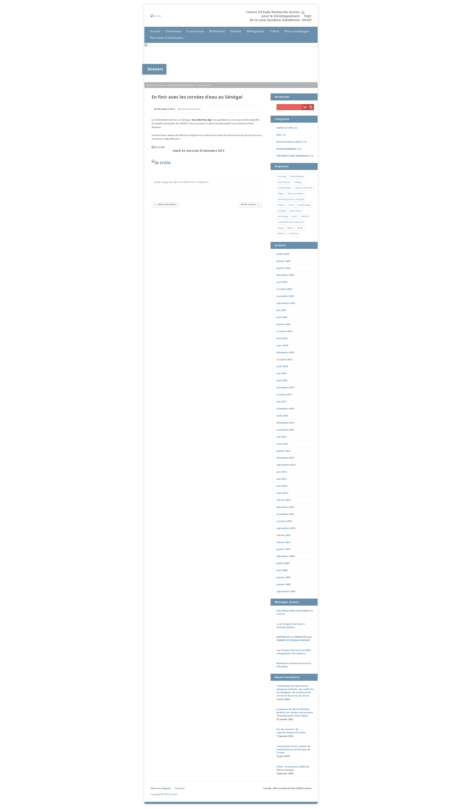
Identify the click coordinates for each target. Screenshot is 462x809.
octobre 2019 (284, 331)
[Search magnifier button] (311, 107)
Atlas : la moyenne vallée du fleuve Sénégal (292, 768)
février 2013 (283, 535)
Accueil (155, 31)
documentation (296, 193)
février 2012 (283, 542)
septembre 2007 (285, 591)
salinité (305, 216)
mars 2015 (282, 443)
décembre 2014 (285, 457)
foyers (281, 204)
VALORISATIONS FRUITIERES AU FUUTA (294, 612)
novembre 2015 (285, 429)
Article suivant (250, 204)
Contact (180, 788)
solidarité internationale (291, 222)
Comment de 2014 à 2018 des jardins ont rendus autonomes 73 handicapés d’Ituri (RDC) (294, 712)
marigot (282, 210)
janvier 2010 (283, 549)
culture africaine (303, 187)
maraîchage (304, 204)
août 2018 (282, 366)
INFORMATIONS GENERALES (181, 85)
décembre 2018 (285, 352)
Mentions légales (161, 788)
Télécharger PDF (300, 756)
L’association (195, 31)
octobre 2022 (284, 289)
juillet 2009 (282, 563)
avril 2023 (281, 282)
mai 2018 (281, 373)
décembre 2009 (285, 556)
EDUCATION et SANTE (289, 141)
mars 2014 (282, 493)
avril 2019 (281, 338)
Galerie (274, 31)
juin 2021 (281, 310)
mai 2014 (281, 478)
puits (294, 216)
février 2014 (283, 500)
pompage (283, 216)
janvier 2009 (283, 577)
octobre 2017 (284, 394)
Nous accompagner (297, 31)
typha (290, 227)
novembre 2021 (285, 296)
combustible (284, 187)
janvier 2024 (283, 268)
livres (291, 204)
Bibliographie (255, 31)
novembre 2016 (285, 408)
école (300, 227)
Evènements (173, 31)
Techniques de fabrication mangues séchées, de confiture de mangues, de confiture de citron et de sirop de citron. (294, 690)
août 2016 (282, 415)
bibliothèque (297, 176)
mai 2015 (281, 436)
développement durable (291, 199)
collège (298, 182)
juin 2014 (281, 471)
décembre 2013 (285, 507)
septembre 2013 (285, 528)
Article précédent (165, 204)
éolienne (293, 233)
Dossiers (235, 31)
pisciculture (296, 210)
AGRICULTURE (284, 127)
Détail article (203, 85)
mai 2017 (281, 401)
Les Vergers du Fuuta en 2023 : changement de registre (294, 651)
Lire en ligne (294, 756)
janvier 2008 (283, 584)
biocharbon (284, 182)
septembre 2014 (285, 464)
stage (281, 227)
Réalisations (217, 31)
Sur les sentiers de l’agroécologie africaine (290, 731)
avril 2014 (281, 485)
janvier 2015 (283, 450)
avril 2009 (281, 570)
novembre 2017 (285, 387)
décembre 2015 (285, 422)
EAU (278, 134)
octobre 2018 (284, 359)
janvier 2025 (283, 261)
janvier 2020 (283, 324)
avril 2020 (281, 317)
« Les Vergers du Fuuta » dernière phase (290, 625)
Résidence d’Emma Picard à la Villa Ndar (293, 665)
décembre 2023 (285, 275)
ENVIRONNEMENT (286, 148)
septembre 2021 (285, 303)
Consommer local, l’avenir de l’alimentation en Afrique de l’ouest (293, 749)
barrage (282, 176)
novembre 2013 (285, 514)
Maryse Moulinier (191, 109)
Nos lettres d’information (166, 37)
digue (281, 193)
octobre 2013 (284, 521)
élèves (281, 233)
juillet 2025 (282, 254)
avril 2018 (281, 380)
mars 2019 (282, 345)
